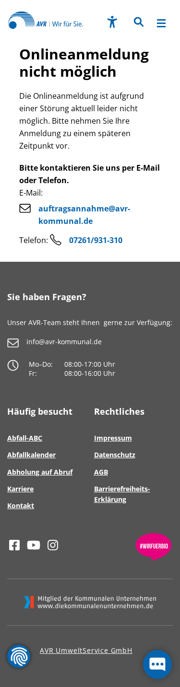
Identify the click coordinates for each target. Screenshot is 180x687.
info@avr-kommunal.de (64, 341)
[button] (138, 25)
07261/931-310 (95, 240)
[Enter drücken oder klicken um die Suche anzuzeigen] (138, 22)
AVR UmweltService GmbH (86, 650)
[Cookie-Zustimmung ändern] (18, 656)
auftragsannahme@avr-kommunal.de (84, 214)
